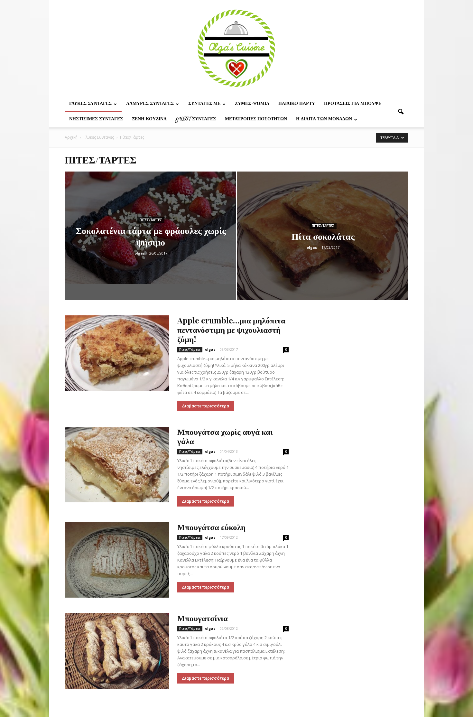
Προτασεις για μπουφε (352, 104)
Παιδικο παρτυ (296, 104)
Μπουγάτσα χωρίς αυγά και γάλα (225, 436)
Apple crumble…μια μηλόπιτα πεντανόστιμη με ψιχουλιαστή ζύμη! (231, 329)
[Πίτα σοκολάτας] (323, 246)
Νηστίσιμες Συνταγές (96, 119)
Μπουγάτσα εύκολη (211, 526)
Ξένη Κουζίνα (149, 119)
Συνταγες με (204, 104)
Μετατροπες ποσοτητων (256, 119)
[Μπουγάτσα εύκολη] (117, 560)
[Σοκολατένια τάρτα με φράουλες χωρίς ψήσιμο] (150, 228)
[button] (400, 112)
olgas (139, 253)
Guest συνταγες (196, 119)
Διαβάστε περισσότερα (205, 406)
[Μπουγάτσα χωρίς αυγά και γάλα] (117, 464)
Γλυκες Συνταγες (90, 104)
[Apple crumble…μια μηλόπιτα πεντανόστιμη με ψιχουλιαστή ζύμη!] (117, 353)
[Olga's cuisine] (236, 48)
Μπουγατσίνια (202, 617)
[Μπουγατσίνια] (117, 651)
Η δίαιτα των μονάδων (324, 119)
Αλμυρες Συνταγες (150, 104)
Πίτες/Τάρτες (151, 220)
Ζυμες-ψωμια (252, 104)
